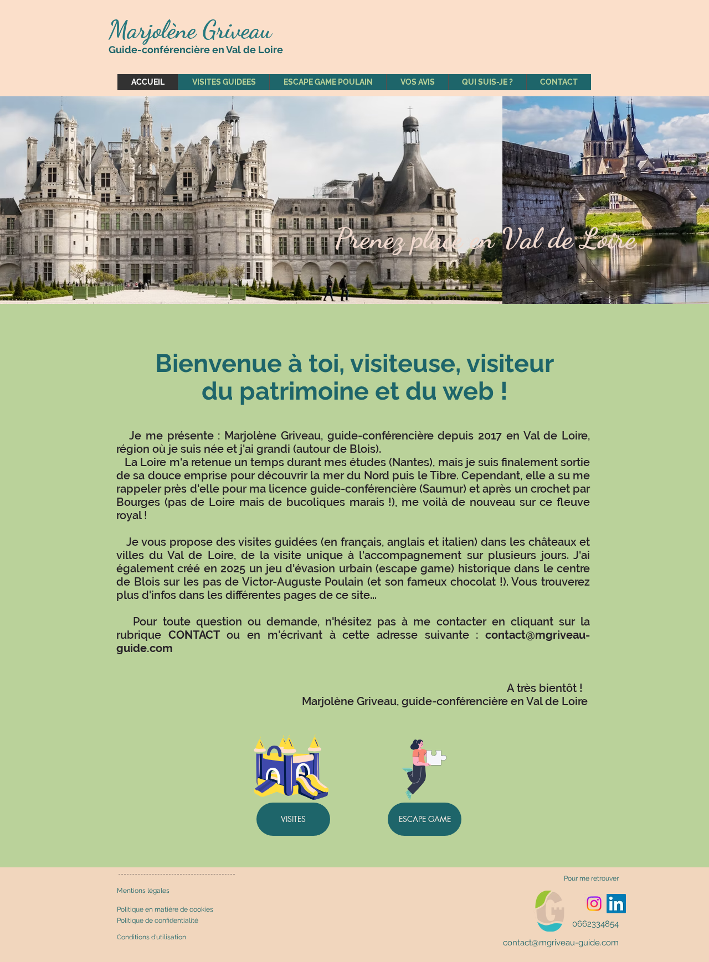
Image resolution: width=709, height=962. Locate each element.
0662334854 (595, 924)
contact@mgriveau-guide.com (561, 943)
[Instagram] (594, 903)
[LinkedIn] (616, 903)
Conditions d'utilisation (151, 937)
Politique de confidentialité (157, 920)
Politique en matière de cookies (166, 909)
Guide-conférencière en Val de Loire (196, 49)
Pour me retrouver (591, 878)
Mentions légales (143, 890)
